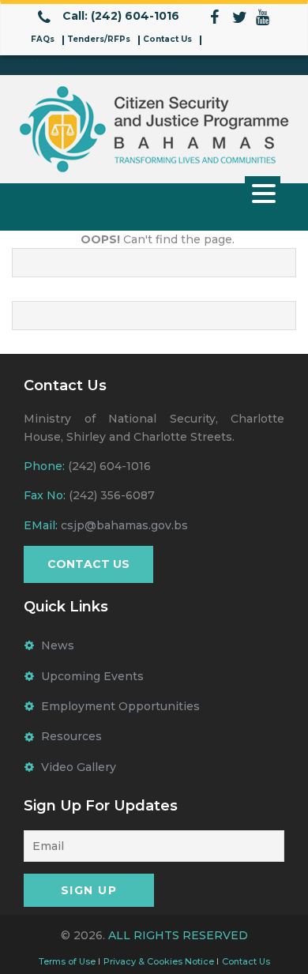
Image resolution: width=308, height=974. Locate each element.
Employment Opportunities (120, 706)
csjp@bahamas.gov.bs (124, 525)
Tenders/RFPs (98, 39)
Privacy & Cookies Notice (158, 961)
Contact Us (167, 39)
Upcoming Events (92, 676)
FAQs (42, 39)
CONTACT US (88, 564)
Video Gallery (78, 767)
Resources (71, 736)
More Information (70, 63)
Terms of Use (67, 961)
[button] (262, 192)
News (57, 645)
